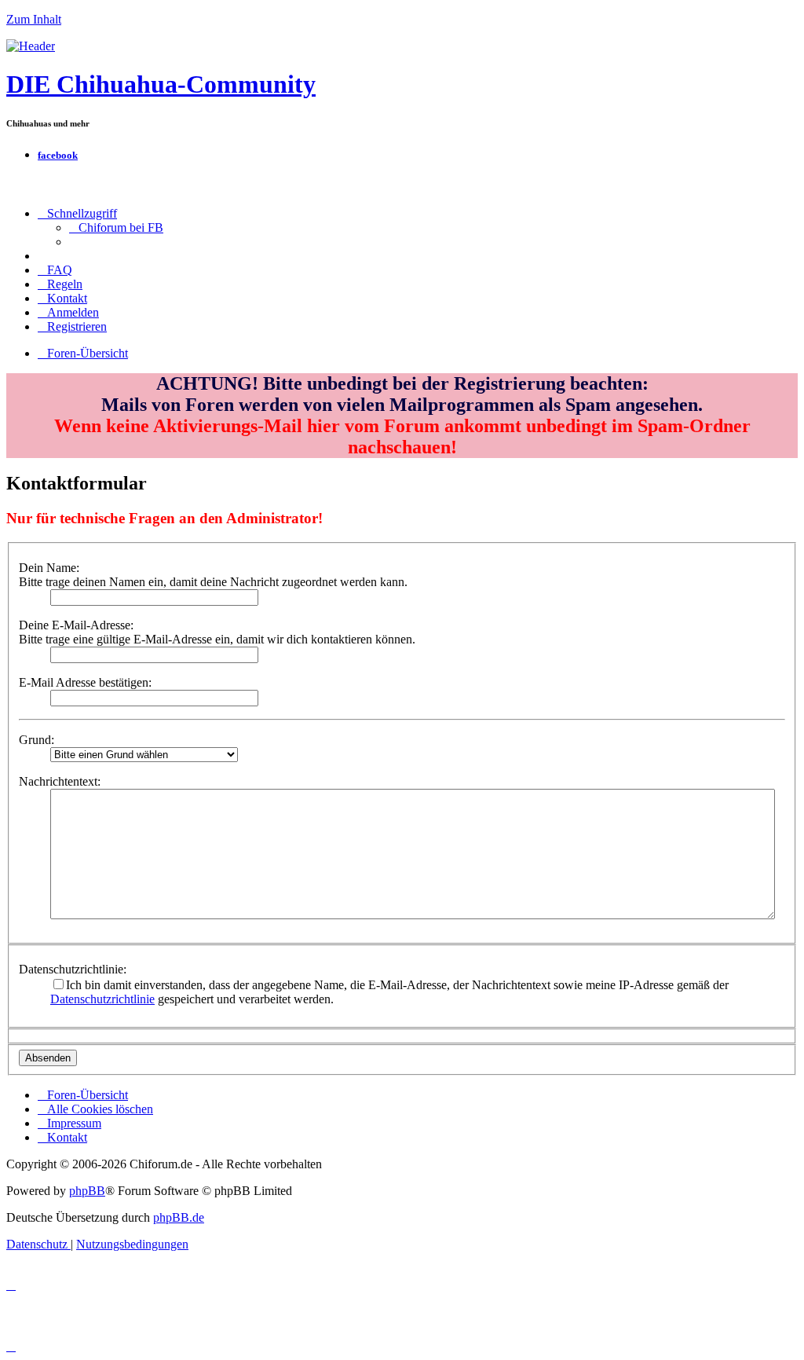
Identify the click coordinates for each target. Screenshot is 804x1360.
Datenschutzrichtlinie (102, 999)
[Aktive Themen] (30, 46)
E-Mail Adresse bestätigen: (85, 682)
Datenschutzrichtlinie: (72, 969)
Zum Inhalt (33, 19)
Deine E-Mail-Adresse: (76, 625)
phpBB (87, 1190)
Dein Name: (49, 567)
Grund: (36, 739)
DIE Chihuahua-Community (161, 84)
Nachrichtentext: (59, 781)
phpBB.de (178, 1217)
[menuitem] (116, 227)
